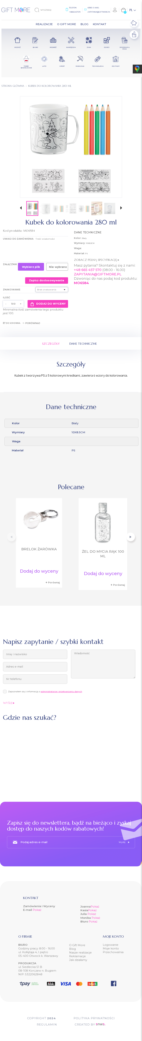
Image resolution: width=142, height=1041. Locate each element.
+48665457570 (74, 12)
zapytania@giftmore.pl (98, 12)
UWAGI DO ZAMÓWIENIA (18, 238)
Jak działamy (78, 960)
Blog (72, 949)
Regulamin (47, 1024)
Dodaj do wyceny (51, 303)
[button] (21, 208)
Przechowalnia (113, 952)
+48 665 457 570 (88, 270)
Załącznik (10, 264)
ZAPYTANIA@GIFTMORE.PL (97, 274)
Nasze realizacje (80, 952)
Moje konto (111, 948)
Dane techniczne (83, 343)
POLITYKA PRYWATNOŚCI (94, 1018)
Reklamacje (77, 956)
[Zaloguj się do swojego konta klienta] (115, 10)
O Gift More (77, 945)
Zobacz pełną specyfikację (96, 260)
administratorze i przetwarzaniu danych (61, 691)
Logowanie (110, 944)
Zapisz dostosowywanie (46, 280)
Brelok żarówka (39, 549)
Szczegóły (51, 343)
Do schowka (13, 323)
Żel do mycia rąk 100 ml (103, 553)
